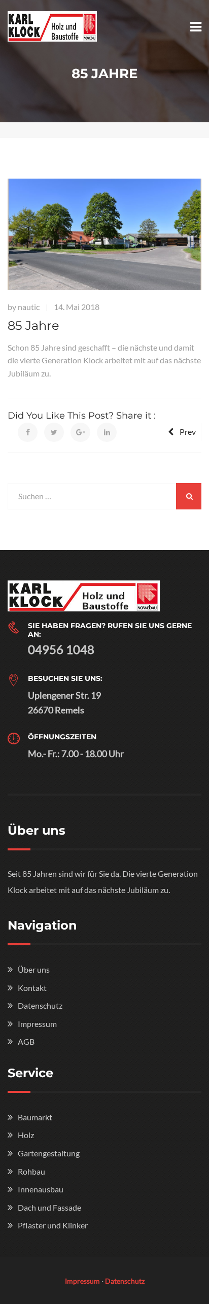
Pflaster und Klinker (53, 1225)
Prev (188, 431)
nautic (29, 307)
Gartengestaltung (49, 1153)
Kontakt (32, 987)
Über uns (34, 969)
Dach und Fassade (49, 1207)
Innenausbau (40, 1189)
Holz (26, 1135)
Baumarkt (35, 1117)
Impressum (37, 1023)
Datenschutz (40, 1005)
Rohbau (31, 1171)
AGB (26, 1041)
